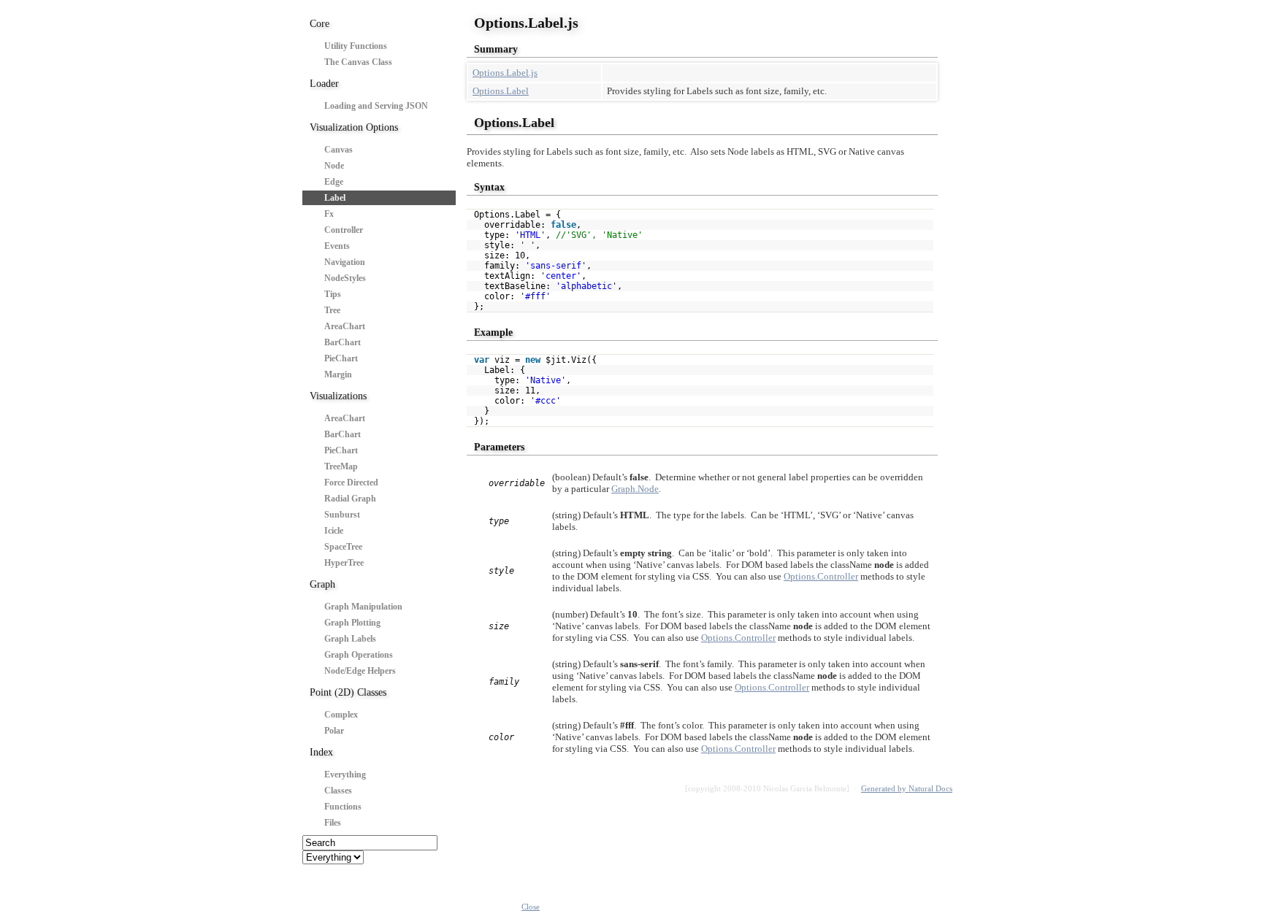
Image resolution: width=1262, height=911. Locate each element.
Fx (329, 214)
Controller (343, 230)
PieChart (341, 358)
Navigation (344, 262)
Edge (333, 182)
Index (321, 752)
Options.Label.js (505, 72)
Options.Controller (821, 576)
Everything (345, 774)
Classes (338, 790)
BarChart (342, 342)
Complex (341, 715)
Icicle (333, 531)
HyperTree (344, 563)
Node (334, 166)
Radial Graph (350, 498)
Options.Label (501, 90)
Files (332, 823)
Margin (338, 374)
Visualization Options (354, 127)
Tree (332, 310)
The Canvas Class (358, 62)
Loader (324, 83)
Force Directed (351, 482)
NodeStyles (345, 278)
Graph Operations (358, 655)
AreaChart (344, 326)
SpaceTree (343, 547)
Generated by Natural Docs (906, 788)
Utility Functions (355, 46)
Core (319, 23)
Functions (343, 807)
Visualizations (338, 396)
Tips (332, 294)
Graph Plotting (352, 623)
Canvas (338, 150)
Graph (322, 584)
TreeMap (341, 466)
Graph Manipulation (363, 606)
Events (337, 246)
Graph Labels (350, 639)
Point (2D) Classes (348, 692)
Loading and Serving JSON (376, 106)
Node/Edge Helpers (360, 671)
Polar (334, 731)
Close (530, 906)
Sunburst (342, 515)
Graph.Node (635, 488)
